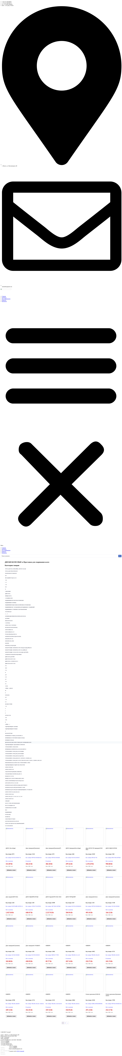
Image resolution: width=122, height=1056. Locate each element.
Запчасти (4, 297)
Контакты (4, 301)
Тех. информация (6, 298)
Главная (4, 296)
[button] (61, 424)
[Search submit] (119, 556)
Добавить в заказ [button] (31, 870)
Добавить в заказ (11, 870)
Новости (4, 300)
